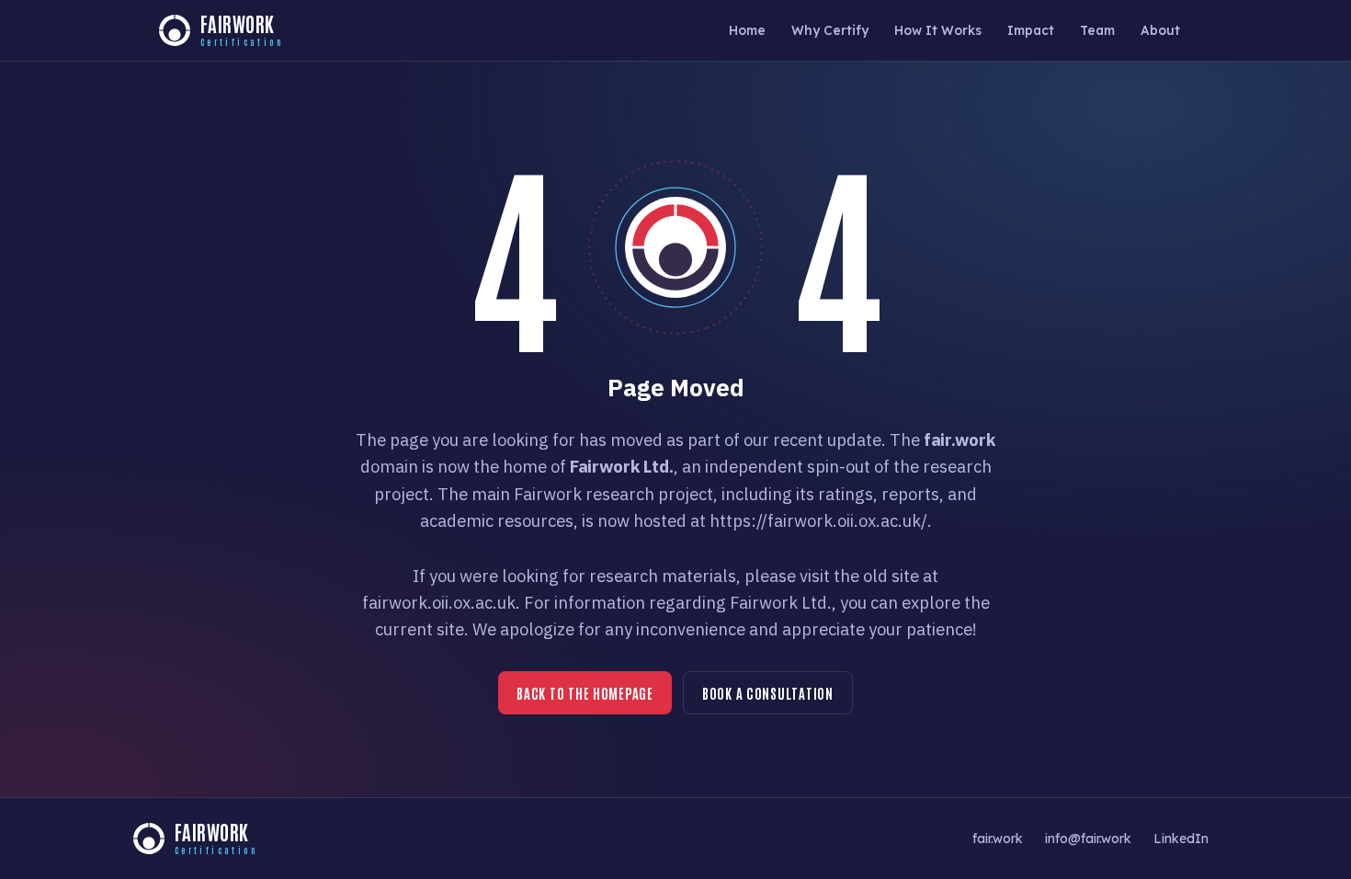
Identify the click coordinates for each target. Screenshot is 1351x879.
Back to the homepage (585, 693)
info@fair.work (1088, 838)
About (1160, 30)
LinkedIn (1181, 838)
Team (1097, 30)
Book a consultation (768, 693)
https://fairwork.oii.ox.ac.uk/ (818, 520)
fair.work (997, 838)
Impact (1030, 30)
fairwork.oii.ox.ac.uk (439, 602)
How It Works (938, 30)
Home (747, 30)
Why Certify (829, 30)
